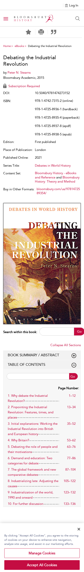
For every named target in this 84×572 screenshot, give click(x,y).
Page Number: (68, 388)
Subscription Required (24, 86)
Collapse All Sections (65, 345)
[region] (42, 547)
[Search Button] (77, 18)
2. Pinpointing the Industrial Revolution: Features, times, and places (30, 412)
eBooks (19, 46)
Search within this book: (20, 332)
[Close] (79, 529)
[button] (41, 32)
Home (7, 46)
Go (72, 376)
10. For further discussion (25, 504)
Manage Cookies (42, 553)
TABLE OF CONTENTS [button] (26, 364)
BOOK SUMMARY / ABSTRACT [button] (33, 355)
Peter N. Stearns (19, 72)
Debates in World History (53, 165)
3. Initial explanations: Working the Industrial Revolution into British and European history (33, 429)
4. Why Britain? (18, 440)
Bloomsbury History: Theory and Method (57, 179)
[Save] (28, 32)
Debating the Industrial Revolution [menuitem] (50, 46)
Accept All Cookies (42, 565)
